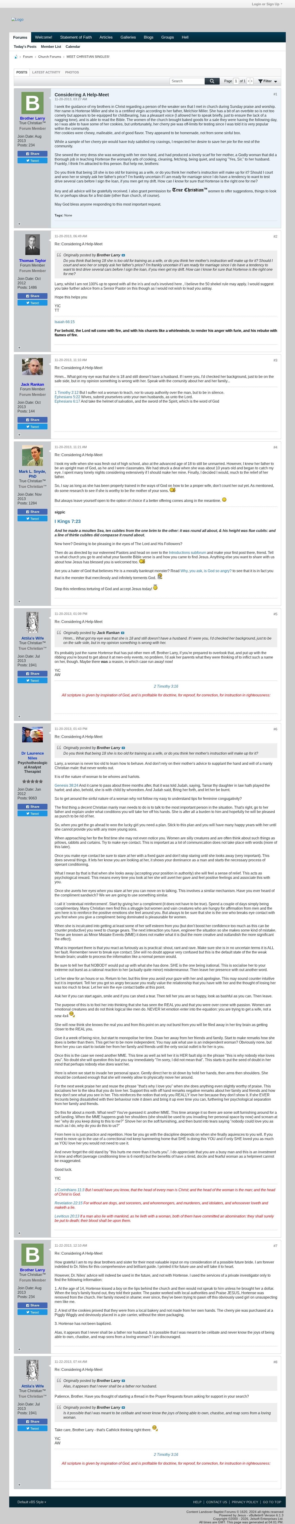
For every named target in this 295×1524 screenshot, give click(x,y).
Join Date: (26, 136)
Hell (185, 37)
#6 (275, 729)
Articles (106, 37)
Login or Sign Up (265, 4)
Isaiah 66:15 (65, 322)
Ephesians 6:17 (67, 401)
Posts (21, 72)
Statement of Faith (76, 37)
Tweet (34, 160)
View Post (123, 255)
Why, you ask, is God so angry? (206, 571)
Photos (72, 72)
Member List (51, 47)
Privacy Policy (245, 1502)
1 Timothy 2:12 (67, 392)
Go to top (272, 1502)
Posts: (23, 145)
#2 (275, 236)
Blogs (148, 37)
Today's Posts (25, 47)
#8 (275, 1362)
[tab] (22, 72)
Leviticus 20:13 (67, 1216)
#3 (275, 360)
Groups (167, 37)
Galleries (128, 37)
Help (197, 1502)
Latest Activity (46, 72)
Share (34, 153)
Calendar (73, 47)
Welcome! (43, 37)
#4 (275, 447)
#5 (275, 614)
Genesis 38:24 (66, 785)
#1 (275, 94)
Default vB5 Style (31, 1502)
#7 (275, 1246)
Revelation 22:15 (69, 1203)
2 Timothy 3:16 (166, 686)
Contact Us (216, 1502)
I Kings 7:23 (68, 521)
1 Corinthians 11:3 (69, 1190)
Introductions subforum (187, 552)
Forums (20, 37)
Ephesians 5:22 (67, 397)
